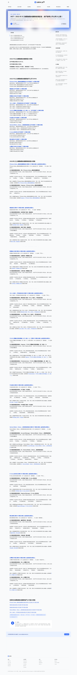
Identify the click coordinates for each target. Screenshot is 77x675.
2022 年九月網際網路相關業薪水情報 (16, 35)
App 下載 (9, 662)
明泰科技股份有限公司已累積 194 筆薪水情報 (19, 604)
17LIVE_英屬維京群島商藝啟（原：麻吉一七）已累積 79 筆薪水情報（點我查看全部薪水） (30, 338)
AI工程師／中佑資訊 (14, 402)
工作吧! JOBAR (57, 662)
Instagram (25, 662)
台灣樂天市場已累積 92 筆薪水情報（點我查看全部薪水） (23, 557)
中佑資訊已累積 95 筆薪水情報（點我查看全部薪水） (22, 385)
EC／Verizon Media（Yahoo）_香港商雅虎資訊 (30, 464)
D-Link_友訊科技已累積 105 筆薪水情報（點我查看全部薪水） (24, 473)
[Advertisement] (38, 645)
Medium (24, 665)
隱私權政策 (40, 662)
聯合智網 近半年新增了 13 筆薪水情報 (18, 139)
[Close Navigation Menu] (8, 2)
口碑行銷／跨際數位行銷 (17, 283)
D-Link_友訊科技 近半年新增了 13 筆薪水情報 (20, 132)
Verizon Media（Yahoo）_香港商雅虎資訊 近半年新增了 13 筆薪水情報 (26, 124)
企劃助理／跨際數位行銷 (17, 268)
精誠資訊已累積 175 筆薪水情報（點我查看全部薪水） (22, 207)
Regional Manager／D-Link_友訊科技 (25, 506)
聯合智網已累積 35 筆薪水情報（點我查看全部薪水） (22, 515)
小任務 (56, 664)
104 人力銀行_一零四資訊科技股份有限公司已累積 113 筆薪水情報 (23, 612)
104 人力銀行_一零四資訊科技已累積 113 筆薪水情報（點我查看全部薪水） (27, 293)
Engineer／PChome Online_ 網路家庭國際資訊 (30, 198)
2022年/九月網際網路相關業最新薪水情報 (17, 38)
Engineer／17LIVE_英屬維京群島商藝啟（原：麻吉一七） (37, 357)
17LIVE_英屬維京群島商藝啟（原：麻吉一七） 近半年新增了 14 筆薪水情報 (27, 110)
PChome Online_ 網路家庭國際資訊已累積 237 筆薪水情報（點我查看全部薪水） (28, 164)
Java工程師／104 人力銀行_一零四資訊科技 (28, 328)
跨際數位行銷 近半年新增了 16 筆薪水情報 (19, 96)
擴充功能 (9, 665)
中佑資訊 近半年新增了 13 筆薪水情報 (18, 117)
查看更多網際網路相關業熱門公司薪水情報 (17, 40)
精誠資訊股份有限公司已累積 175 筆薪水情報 (19, 607)
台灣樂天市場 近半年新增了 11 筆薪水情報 (19, 146)
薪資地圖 (9, 664)
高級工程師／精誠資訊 (15, 241)
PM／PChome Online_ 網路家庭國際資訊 (26, 182)
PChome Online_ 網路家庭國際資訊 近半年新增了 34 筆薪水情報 (24, 81)
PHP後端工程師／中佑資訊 (18, 417)
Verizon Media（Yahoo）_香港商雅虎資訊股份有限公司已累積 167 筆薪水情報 (26, 609)
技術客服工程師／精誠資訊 (18, 224)
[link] (61, 35)
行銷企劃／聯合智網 (14, 548)
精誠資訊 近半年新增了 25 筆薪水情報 (18, 88)
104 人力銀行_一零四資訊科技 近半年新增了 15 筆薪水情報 (23, 103)
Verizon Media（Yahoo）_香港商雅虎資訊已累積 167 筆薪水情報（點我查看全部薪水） (30, 427)
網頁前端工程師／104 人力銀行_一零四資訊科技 (30, 312)
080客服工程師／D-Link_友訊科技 (22, 490)
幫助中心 (40, 664)
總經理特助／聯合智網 (15, 532)
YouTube (24, 664)
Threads (24, 667)
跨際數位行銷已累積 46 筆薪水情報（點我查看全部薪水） (23, 251)
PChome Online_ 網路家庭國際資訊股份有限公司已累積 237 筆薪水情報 (24, 602)
